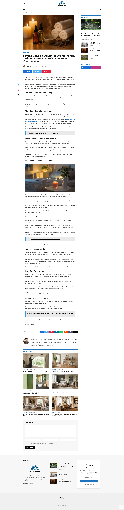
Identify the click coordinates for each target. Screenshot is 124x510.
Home (24, 12)
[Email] (18, 94)
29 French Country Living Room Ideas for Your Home (36, 415)
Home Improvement (59, 9)
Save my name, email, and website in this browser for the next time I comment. (42, 443)
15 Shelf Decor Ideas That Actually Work (63, 371)
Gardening (77, 9)
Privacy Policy (87, 485)
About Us (54, 502)
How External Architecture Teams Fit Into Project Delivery (95, 43)
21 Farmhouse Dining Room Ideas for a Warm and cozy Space (64, 415)
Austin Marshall (29, 66)
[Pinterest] (18, 90)
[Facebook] (18, 81)
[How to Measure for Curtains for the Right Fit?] (36, 360)
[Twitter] (18, 84)
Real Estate (85, 9)
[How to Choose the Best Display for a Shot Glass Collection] (84, 50)
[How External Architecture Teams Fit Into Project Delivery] (84, 44)
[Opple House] (62, 3)
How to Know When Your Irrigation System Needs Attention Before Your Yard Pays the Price (90, 34)
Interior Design (48, 9)
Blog (27, 12)
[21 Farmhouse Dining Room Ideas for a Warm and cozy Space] (65, 403)
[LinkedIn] (18, 87)
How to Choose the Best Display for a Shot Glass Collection (95, 49)
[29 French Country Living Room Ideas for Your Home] (36, 403)
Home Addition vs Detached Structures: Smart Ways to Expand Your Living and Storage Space (95, 56)
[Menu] (24, 9)
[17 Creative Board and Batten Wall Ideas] (65, 381)
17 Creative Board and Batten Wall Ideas (63, 392)
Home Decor (38, 9)
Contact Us (60, 502)
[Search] (100, 9)
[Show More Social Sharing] (52, 71)
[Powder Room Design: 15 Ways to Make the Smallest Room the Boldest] (36, 381)
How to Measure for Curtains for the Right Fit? (36, 371)
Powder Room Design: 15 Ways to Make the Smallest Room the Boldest (35, 393)
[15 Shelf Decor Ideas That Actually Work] (65, 360)
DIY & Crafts (69, 9)
